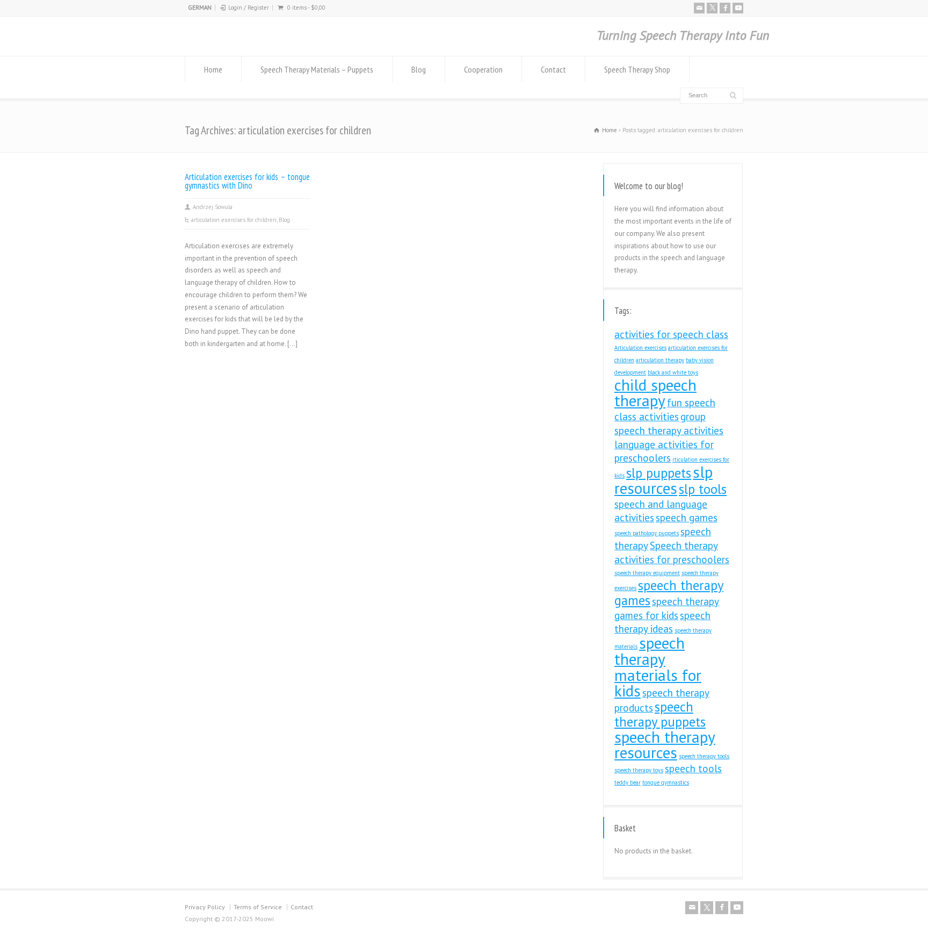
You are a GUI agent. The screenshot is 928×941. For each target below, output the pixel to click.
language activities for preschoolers (664, 451)
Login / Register (248, 7)
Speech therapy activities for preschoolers (671, 552)
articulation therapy (660, 360)
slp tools (703, 489)
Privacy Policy (205, 907)
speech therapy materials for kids (657, 667)
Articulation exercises (640, 347)
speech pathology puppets (646, 533)
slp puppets (658, 473)
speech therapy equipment (647, 573)
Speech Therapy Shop (637, 69)
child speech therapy (655, 393)
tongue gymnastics (665, 782)
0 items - (306, 7)
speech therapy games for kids (666, 608)
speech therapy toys (638, 770)
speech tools (693, 768)
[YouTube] (738, 8)
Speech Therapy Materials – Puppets (316, 69)
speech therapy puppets (660, 714)
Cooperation (483, 69)
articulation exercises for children (234, 220)
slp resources (663, 480)
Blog (418, 69)
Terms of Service (258, 907)
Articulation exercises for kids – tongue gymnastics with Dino (247, 181)
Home (213, 69)
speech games (686, 517)
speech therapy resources (664, 745)
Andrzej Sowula (213, 207)
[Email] (699, 8)
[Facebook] (725, 8)
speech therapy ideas (662, 622)
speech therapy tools (704, 756)
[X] (712, 8)
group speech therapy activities (668, 423)
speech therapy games (668, 593)
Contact (553, 69)
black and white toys (673, 372)
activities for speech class (671, 334)
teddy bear (627, 782)
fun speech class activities (664, 409)
